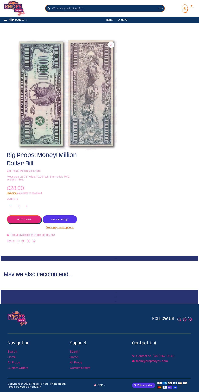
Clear (160, 8)
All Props (14, 362)
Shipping (12, 192)
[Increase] (26, 206)
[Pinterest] (28, 241)
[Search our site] (49, 8)
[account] (192, 6)
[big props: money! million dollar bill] (111, 44)
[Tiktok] (189, 319)
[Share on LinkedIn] (34, 241)
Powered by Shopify (28, 386)
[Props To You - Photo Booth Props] (15, 8)
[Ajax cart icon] (185, 8)
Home (109, 20)
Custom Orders (18, 367)
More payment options (60, 227)
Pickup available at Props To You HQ (32, 234)
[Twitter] (23, 241)
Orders (122, 20)
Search (12, 351)
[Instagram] (184, 319)
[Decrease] (10, 206)
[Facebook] (18, 241)
